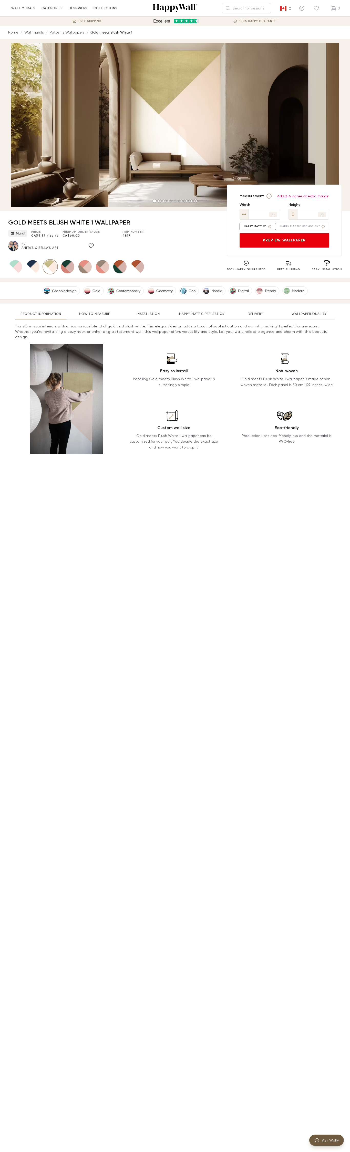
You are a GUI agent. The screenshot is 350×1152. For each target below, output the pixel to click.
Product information (40, 314)
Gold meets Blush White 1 (111, 32)
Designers (78, 8)
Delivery (255, 314)
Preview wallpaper (284, 240)
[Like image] (91, 246)
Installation (148, 314)
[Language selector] (286, 8)
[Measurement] (269, 196)
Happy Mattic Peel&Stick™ (300, 226)
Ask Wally (330, 1140)
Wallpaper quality (309, 314)
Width (245, 204)
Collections (105, 8)
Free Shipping (90, 21)
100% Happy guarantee (258, 21)
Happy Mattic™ (255, 226)
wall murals (23, 8)
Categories (52, 8)
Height (294, 204)
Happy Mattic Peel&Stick (201, 314)
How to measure (94, 314)
